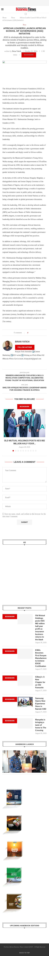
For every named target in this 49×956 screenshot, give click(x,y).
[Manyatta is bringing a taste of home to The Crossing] (25, 723)
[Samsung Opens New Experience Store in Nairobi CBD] (25, 702)
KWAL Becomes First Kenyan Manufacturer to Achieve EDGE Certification (40, 658)
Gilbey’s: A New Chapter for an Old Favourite (40, 682)
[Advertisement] (24, 573)
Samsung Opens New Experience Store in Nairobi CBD (40, 703)
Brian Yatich (16, 51)
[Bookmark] (46, 19)
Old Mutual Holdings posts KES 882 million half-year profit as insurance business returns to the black (40, 627)
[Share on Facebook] (31, 333)
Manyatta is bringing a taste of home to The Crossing (40, 725)
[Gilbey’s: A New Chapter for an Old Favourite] (25, 680)
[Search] (42, 19)
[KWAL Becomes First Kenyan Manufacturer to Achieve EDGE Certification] (25, 654)
